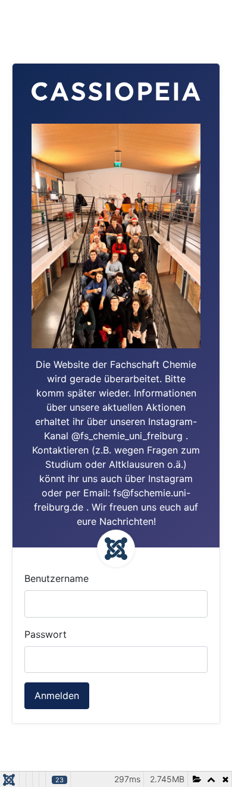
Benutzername (56, 578)
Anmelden (57, 695)
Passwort (45, 634)
